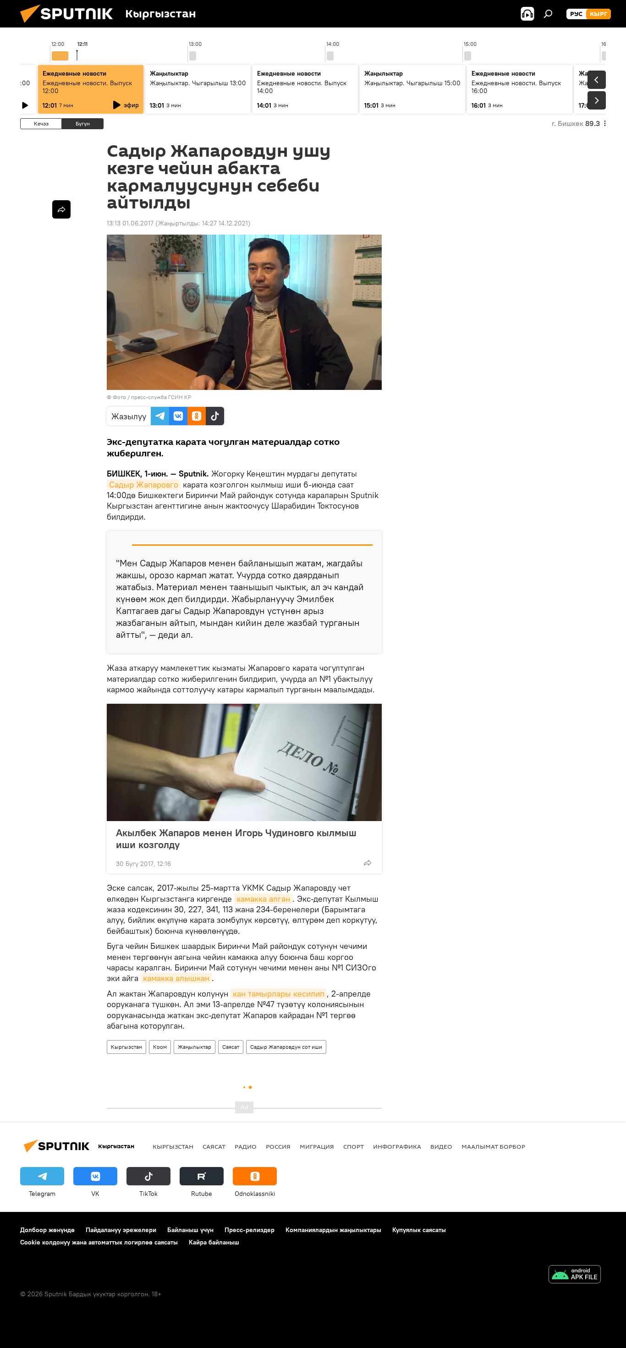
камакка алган (263, 898)
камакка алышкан (176, 978)
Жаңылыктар (194, 1046)
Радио (246, 1146)
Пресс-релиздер (250, 1230)
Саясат (230, 1046)
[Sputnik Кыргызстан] (70, 25)
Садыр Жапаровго (143, 484)
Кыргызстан (126, 1046)
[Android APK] (575, 1275)
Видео (441, 1146)
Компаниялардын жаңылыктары (333, 1230)
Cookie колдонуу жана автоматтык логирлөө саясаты (99, 1242)
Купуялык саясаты (419, 1230)
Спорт (353, 1146)
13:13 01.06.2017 (130, 223)
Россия (278, 1146)
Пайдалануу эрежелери (121, 1230)
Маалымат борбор (493, 1146)
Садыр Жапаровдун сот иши (286, 1046)
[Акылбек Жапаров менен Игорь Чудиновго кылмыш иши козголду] (244, 762)
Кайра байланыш (214, 1242)
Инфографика (397, 1146)
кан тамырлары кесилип (278, 993)
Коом (160, 1046)
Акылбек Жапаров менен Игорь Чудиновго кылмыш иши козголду (236, 838)
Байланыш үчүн (190, 1230)
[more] (367, 863)
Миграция (317, 1146)
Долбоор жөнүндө (47, 1230)
